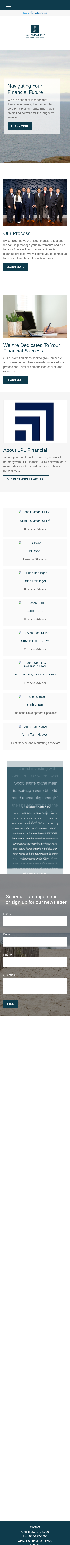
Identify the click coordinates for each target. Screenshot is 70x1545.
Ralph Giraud (35, 704)
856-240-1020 (40, 1531)
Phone (7, 954)
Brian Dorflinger (35, 581)
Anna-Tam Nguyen (35, 734)
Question (9, 975)
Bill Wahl (35, 551)
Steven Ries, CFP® (35, 640)
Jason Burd (35, 611)
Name (7, 913)
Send (10, 1003)
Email (7, 934)
